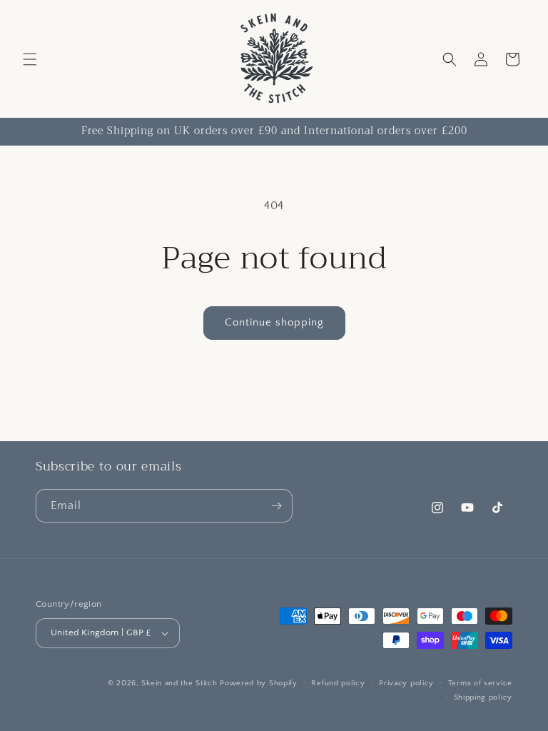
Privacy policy (406, 683)
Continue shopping (274, 322)
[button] (30, 59)
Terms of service (480, 683)
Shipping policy (483, 697)
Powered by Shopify (259, 683)
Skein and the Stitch (180, 683)
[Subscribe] (276, 506)
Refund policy (338, 683)
